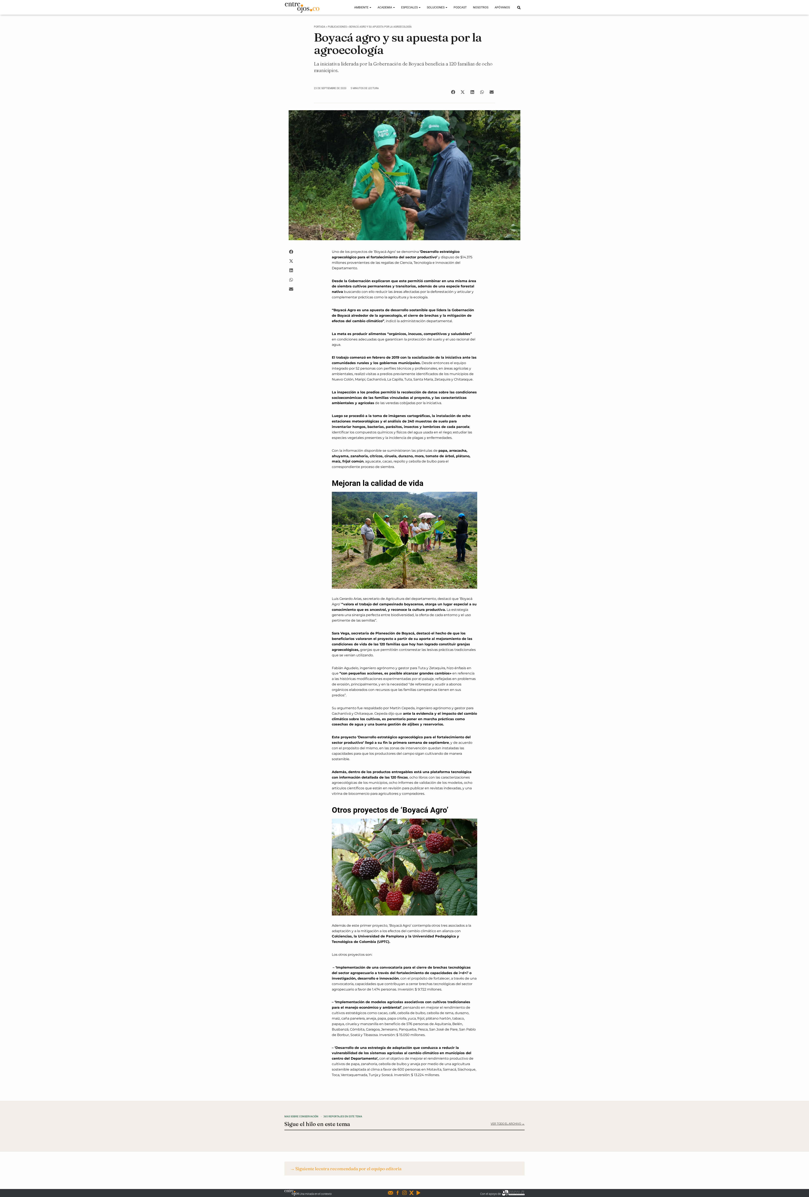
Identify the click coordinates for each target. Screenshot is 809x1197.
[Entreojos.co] (302, 7)
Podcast (460, 7)
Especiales (409, 7)
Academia (385, 7)
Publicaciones (337, 26)
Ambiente (361, 7)
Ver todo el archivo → (508, 1123)
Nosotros (480, 7)
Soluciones (436, 7)
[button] (453, 92)
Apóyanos (502, 7)
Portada (319, 26)
